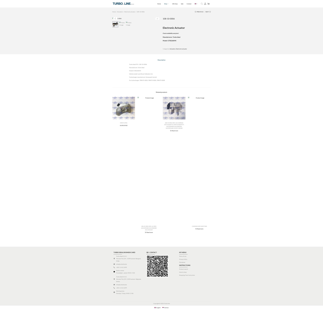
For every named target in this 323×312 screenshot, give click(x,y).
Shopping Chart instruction (187, 275)
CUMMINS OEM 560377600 (199, 226)
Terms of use (182, 256)
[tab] (161, 60)
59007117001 (123, 123)
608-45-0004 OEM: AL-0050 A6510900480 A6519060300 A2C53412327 (149, 228)
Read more (150, 232)
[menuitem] (196, 4)
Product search (183, 269)
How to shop (183, 272)
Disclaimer (182, 262)
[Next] (157, 18)
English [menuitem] (158, 307)
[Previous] (115, 18)
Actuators (120, 12)
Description (161, 60)
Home (114, 12)
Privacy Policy (183, 259)
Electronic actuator (129, 12)
